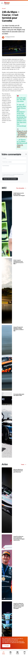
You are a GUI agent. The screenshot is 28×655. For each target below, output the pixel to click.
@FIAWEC (22, 134)
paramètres (22, 642)
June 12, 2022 (20, 146)
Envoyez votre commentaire (10, 178)
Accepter (7, 645)
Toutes (22, 464)
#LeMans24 (22, 133)
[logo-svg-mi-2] (7, 3)
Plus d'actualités (20, 188)
